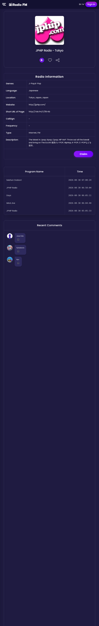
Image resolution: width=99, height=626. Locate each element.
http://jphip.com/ (37, 104)
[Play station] (41, 60)
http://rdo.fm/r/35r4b (39, 111)
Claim (83, 154)
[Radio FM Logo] (18, 4)
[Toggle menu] (4, 4)
